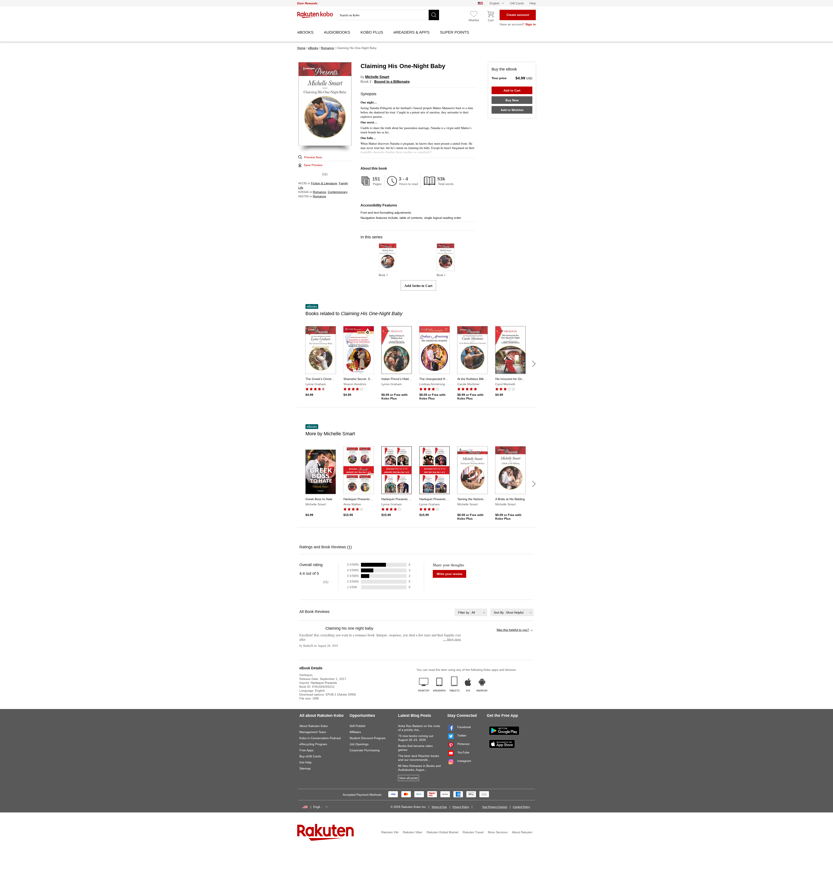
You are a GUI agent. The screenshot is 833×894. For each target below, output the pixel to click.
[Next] (534, 363)
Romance (319, 192)
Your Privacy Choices (494, 807)
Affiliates (355, 732)
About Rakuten (522, 832)
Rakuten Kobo (315, 14)
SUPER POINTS (455, 32)
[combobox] (471, 612)
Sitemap (305, 768)
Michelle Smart (377, 77)
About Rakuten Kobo (313, 726)
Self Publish (357, 726)
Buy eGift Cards (310, 756)
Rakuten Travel (473, 832)
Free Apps (306, 750)
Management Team (312, 732)
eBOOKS (306, 32)
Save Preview (313, 165)
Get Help (305, 762)
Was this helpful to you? (513, 630)
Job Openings (359, 744)
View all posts (408, 778)
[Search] (434, 15)
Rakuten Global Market (442, 832)
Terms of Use (439, 807)
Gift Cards (517, 3)
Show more (452, 639)
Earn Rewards (307, 3)
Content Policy (521, 807)
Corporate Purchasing (364, 750)
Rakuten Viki (389, 832)
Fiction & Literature (324, 183)
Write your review (449, 574)
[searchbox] (388, 15)
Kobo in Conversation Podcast (320, 738)
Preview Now (313, 157)
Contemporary (338, 192)
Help (533, 3)
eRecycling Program (313, 744)
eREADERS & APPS (412, 32)
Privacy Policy (461, 807)
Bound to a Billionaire (392, 82)
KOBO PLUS (372, 32)
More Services (498, 832)
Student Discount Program (367, 738)
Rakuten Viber (412, 832)
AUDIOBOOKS (337, 32)
